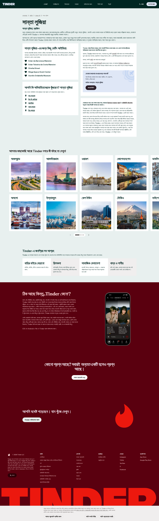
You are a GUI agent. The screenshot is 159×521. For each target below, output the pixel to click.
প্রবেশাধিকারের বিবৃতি (44, 482)
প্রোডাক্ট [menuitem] (46, 4)
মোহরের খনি (37, 15)
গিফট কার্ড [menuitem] (100, 4)
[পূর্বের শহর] (70, 235)
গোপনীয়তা (42, 457)
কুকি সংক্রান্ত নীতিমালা (45, 466)
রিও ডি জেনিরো (32, 99)
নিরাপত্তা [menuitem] (67, 4)
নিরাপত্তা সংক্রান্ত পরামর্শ (114, 103)
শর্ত (40, 463)
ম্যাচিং (91, 60)
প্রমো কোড (78, 473)
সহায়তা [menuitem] (76, 4)
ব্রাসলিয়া (31, 103)
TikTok (122, 460)
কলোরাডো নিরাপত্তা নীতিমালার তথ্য (48, 476)
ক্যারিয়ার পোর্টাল (102, 457)
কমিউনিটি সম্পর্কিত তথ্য (45, 479)
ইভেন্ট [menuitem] (109, 4)
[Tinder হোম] (8, 4)
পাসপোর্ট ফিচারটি (98, 63)
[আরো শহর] (88, 235)
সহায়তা (78, 476)
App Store (143, 457)
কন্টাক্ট (77, 470)
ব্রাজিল (31, 15)
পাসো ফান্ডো (31, 107)
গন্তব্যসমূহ (24, 15)
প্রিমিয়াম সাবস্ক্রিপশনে (124, 63)
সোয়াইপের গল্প (79, 463)
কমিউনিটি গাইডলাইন (127, 103)
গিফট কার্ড (78, 479)
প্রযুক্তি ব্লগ (101, 460)
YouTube (122, 463)
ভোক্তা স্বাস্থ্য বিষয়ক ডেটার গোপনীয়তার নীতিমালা (51, 460)
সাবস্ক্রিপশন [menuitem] (56, 4)
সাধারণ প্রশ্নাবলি (80, 457)
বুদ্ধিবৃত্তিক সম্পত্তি (44, 470)
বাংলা (13, 475)
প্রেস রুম (78, 466)
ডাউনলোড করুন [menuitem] (88, 4)
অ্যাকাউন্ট (114, 54)
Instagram (123, 457)
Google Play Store (145, 460)
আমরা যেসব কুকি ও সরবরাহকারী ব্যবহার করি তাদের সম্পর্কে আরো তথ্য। (92, 510)
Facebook (123, 470)
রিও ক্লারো (31, 110)
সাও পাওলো (31, 96)
